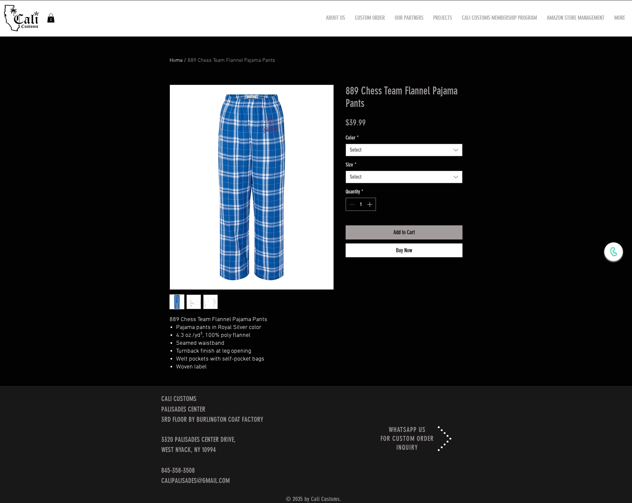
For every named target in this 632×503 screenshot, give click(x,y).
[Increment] (370, 204)
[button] (51, 17)
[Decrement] (351, 204)
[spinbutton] (361, 204)
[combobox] (404, 150)
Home (176, 60)
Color (352, 138)
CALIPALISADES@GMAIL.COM (195, 480)
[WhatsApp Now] (613, 252)
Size (351, 165)
